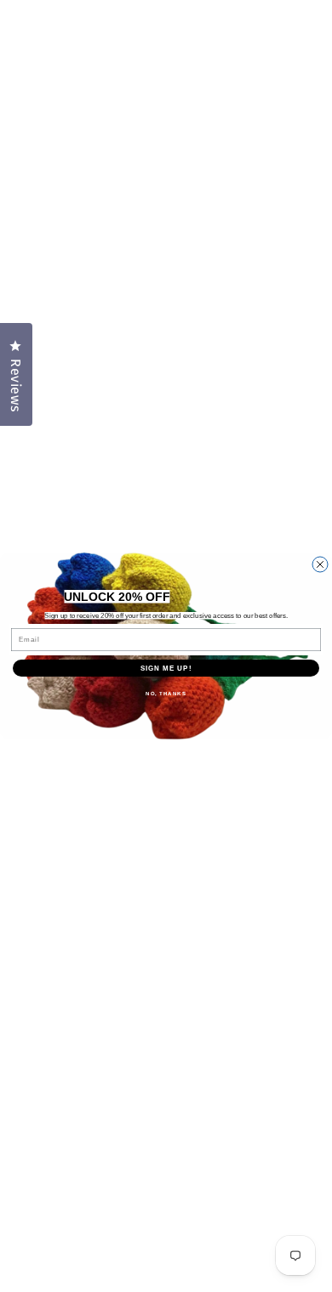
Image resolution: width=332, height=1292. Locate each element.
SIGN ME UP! (166, 668)
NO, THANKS (166, 694)
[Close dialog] (320, 564)
